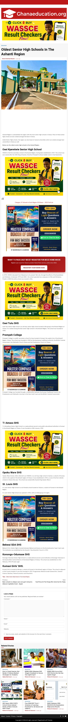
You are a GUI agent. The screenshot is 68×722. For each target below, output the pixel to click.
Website (6, 629)
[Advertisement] (34, 121)
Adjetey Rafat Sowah (7, 676)
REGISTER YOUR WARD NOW (34, 268)
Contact (8, 716)
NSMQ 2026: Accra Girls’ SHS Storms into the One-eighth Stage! (56, 658)
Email (6, 624)
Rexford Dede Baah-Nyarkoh (8, 58)
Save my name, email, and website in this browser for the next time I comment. (29, 634)
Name (6, 618)
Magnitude (41, 720)
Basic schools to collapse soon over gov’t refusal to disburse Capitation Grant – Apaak (17, 582)
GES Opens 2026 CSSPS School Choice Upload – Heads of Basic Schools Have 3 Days (11, 690)
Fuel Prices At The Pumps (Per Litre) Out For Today (51, 581)
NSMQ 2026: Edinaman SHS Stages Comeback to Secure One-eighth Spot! (34, 658)
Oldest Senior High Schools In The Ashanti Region (17, 576)
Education (3, 45)
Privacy (13, 716)
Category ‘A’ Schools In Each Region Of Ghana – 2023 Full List (34, 202)
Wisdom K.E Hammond (30, 676)
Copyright (19, 716)
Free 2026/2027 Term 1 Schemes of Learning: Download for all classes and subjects (34, 690)
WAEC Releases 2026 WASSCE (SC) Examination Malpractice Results (56, 690)
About (3, 716)
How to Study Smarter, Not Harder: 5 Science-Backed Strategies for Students (11, 658)
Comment (7, 599)
